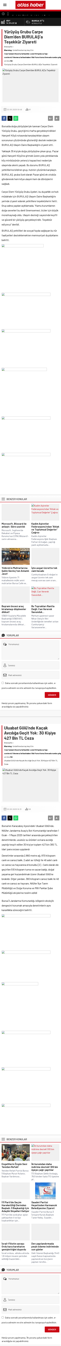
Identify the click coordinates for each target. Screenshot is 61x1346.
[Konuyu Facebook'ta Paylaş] (4, 118)
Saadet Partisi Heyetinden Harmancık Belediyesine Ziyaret (44, 1205)
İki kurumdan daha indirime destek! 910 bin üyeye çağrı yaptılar (44, 1167)
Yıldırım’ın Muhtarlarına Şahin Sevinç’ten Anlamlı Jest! (15, 570)
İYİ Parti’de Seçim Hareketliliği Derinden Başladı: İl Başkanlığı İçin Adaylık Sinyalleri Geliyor (15, 1206)
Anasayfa (8, 46)
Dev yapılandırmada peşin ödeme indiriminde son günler (45, 1246)
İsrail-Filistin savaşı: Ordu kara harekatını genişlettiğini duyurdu (14, 1246)
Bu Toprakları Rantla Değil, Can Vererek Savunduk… (42, 609)
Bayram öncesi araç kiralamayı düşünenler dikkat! (14, 609)
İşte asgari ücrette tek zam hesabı (44, 569)
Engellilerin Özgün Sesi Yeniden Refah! (14, 1165)
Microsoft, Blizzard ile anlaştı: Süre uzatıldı (14, 525)
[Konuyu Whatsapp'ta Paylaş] (15, 118)
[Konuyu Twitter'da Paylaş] (9, 118)
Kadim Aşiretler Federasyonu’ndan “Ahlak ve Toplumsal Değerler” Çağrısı (45, 528)
